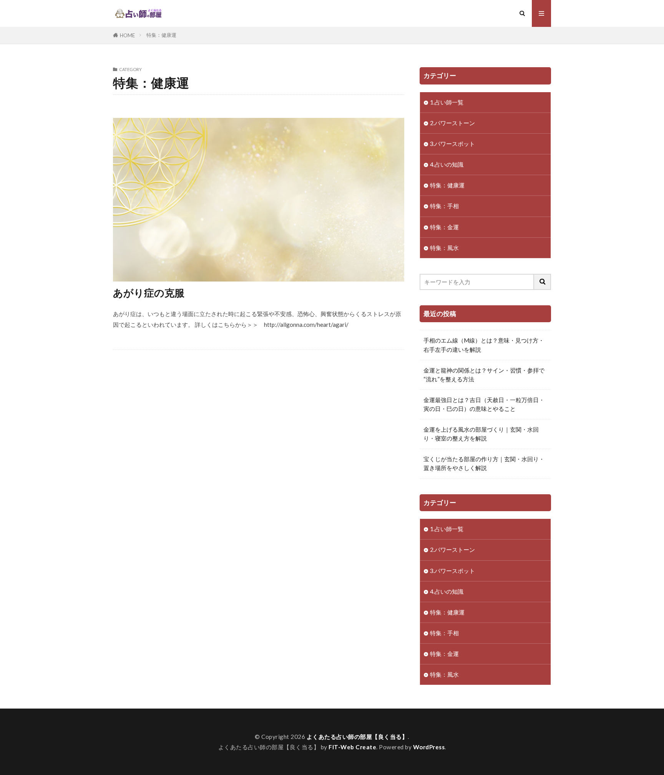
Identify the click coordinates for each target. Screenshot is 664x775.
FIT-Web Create (352, 747)
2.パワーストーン (452, 122)
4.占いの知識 (446, 164)
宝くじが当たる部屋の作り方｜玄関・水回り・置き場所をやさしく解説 (483, 463)
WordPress (429, 747)
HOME (127, 35)
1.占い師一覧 (446, 102)
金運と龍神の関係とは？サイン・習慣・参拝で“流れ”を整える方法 (483, 375)
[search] (542, 282)
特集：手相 (444, 205)
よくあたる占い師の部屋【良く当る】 (357, 736)
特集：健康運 (161, 35)
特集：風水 (444, 247)
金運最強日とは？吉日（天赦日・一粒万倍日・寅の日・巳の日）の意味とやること (483, 404)
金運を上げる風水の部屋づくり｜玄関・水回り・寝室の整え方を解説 (481, 434)
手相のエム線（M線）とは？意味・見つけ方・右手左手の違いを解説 (483, 345)
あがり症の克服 (148, 292)
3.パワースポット (452, 143)
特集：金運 (444, 227)
